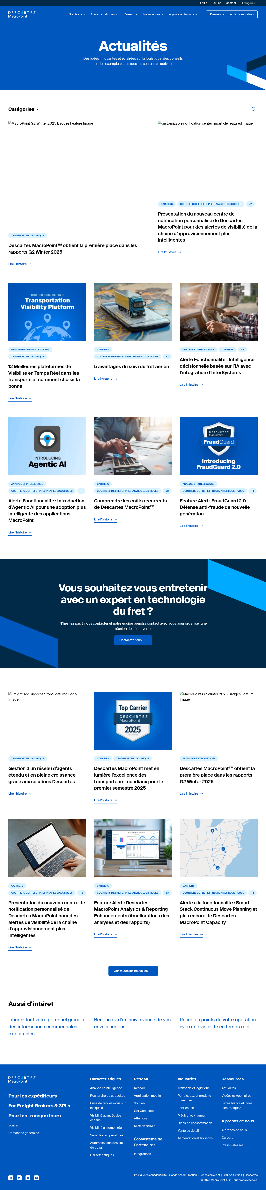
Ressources (151, 14)
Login (203, 3)
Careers (227, 1138)
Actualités (229, 1088)
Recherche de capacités (107, 1096)
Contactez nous (130, 640)
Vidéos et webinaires (236, 1096)
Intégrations (142, 1154)
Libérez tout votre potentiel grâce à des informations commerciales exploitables (46, 1027)
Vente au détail (188, 1131)
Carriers (167, 204)
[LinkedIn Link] (10, 1177)
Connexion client (209, 1175)
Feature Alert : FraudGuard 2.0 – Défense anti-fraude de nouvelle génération (215, 507)
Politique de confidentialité (150, 1175)
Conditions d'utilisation (183, 1175)
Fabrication (186, 1108)
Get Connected (145, 1111)
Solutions (75, 14)
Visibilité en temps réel (106, 1128)
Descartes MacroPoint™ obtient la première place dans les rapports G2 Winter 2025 (217, 774)
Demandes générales (23, 1133)
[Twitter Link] (19, 1177)
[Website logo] (22, 14)
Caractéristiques (103, 14)
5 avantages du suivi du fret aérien (131, 366)
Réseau (129, 14)
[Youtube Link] (36, 1177)
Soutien (216, 3)
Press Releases (232, 1145)
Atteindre (140, 1118)
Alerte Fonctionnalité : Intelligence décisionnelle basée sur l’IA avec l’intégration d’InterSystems (217, 365)
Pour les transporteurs (34, 1116)
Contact (231, 3)
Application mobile (147, 1096)
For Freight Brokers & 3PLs (39, 1106)
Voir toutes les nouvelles (131, 971)
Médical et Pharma (191, 1115)
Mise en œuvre (144, 1126)
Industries (187, 1079)
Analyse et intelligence (106, 1088)
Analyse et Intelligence (198, 349)
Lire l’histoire (17, 264)
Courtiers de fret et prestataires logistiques (210, 204)
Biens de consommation (195, 1123)
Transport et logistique (27, 235)
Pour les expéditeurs (32, 1096)
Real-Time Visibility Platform (30, 349)
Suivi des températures (106, 1135)
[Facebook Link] (28, 1177)
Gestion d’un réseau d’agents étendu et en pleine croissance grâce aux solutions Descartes (42, 774)
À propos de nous (181, 14)
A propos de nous (234, 1130)
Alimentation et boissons (195, 1138)
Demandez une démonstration (232, 14)
